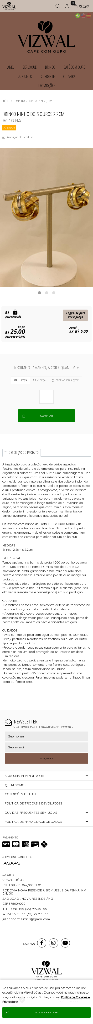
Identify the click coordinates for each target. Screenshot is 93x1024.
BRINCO (33, 101)
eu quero (46, 758)
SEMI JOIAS (46, 101)
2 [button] (46, 292)
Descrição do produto (24, 452)
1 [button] (39, 292)
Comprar (46, 415)
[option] (46, 217)
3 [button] (53, 292)
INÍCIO (6, 101)
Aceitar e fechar (46, 1012)
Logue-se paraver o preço (75, 315)
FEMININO (19, 101)
